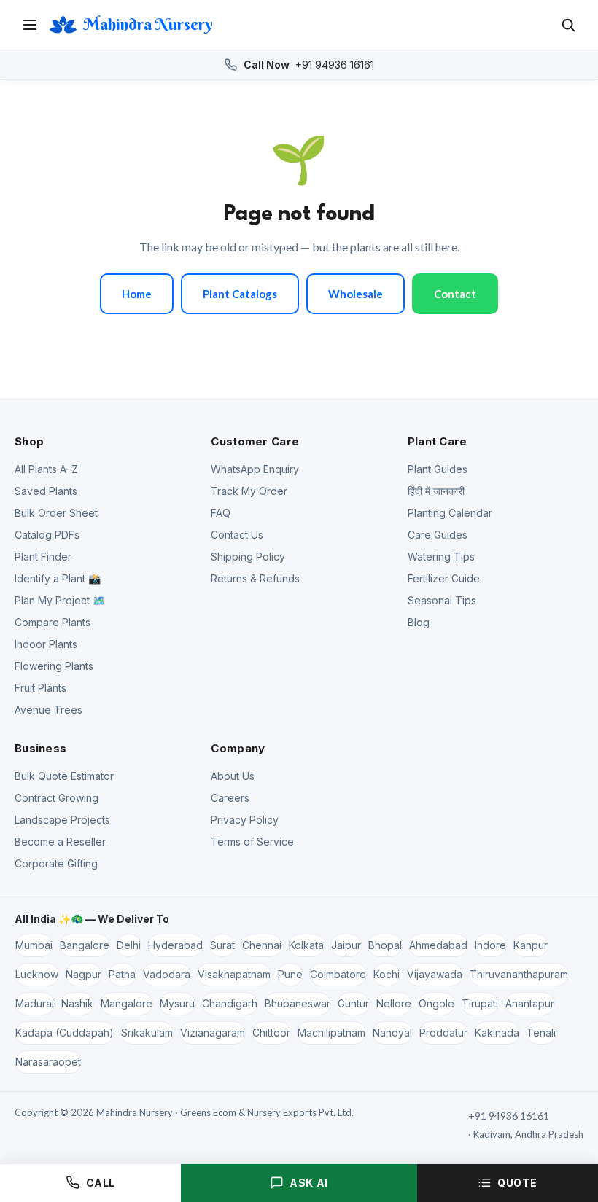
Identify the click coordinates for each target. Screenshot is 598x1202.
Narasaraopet (48, 1061)
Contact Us (237, 534)
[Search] (568, 24)
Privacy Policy (245, 819)
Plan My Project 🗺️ (60, 600)
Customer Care (255, 441)
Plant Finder (43, 556)
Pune (290, 974)
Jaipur (346, 945)
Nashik (77, 1003)
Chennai (261, 945)
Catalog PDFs (47, 534)
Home (137, 293)
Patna (122, 974)
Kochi (386, 974)
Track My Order (249, 491)
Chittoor (271, 1032)
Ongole (436, 1003)
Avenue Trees (48, 709)
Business (40, 748)
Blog (419, 622)
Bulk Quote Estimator (64, 776)
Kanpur (530, 945)
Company (238, 748)
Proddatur (443, 1032)
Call (100, 1182)
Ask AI (308, 1182)
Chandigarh (229, 1003)
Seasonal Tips (442, 600)
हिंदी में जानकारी (436, 491)
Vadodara (166, 974)
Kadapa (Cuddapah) (64, 1032)
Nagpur (83, 974)
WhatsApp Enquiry (255, 469)
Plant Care (437, 441)
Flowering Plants (54, 666)
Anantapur (529, 1003)
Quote (517, 1182)
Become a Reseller (60, 841)
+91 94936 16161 (309, 64)
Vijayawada (434, 974)
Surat (222, 945)
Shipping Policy (248, 556)
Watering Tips (441, 556)
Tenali (541, 1032)
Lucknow (36, 974)
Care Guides (437, 534)
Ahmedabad (438, 945)
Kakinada (497, 1032)
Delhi (129, 945)
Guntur (353, 1003)
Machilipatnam (331, 1032)
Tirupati (480, 1003)
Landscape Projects (62, 819)
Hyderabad (175, 945)
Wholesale (355, 293)
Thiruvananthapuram (519, 974)
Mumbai (34, 945)
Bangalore (84, 945)
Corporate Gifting (56, 863)
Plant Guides (437, 469)
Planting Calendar (450, 513)
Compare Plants (52, 622)
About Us (233, 776)
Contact (455, 293)
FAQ (220, 513)
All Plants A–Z (46, 469)
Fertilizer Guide (444, 578)
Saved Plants (46, 491)
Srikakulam (147, 1032)
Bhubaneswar (297, 1003)
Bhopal (385, 945)
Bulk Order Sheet (56, 513)
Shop (29, 441)
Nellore (393, 1003)
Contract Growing (56, 798)
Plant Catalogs (240, 293)
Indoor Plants (46, 644)
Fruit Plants (40, 688)
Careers (230, 798)
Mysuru (177, 1003)
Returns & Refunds (255, 578)
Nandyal (392, 1032)
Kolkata (306, 945)
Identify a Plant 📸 (58, 578)
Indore (490, 945)
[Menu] (30, 24)
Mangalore (126, 1003)
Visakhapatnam (234, 974)
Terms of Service (252, 841)
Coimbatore (338, 974)
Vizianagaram (212, 1032)
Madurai (34, 1003)
